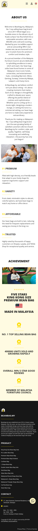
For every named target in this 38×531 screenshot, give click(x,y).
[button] (26, 4)
